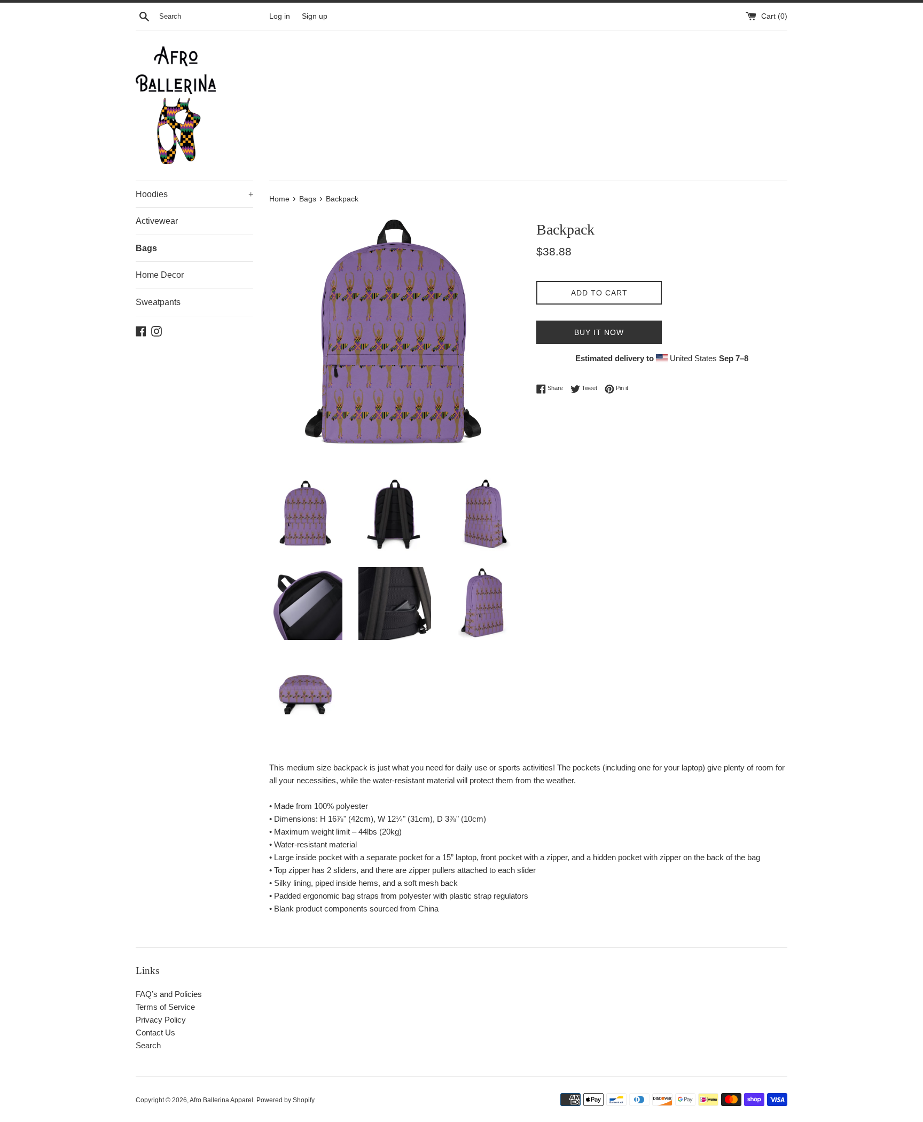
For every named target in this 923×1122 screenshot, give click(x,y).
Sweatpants (158, 302)
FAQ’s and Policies (169, 994)
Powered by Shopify (285, 1100)
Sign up (314, 16)
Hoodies (194, 194)
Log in (279, 16)
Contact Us (155, 1032)
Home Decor (160, 274)
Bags (146, 248)
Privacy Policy (161, 1019)
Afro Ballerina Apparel (221, 1100)
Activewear (157, 220)
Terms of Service (165, 1006)
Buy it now (599, 332)
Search (148, 1045)
